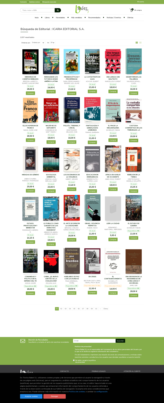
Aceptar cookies (31, 396)
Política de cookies (77, 391)
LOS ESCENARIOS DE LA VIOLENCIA (72, 176)
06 (79, 309)
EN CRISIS (92, 277)
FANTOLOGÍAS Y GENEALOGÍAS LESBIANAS (92, 128)
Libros (47, 17)
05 (74, 309)
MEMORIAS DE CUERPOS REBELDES (30, 78)
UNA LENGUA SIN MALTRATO (113, 78)
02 (61, 309)
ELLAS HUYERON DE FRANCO (30, 127)
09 (92, 309)
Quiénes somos (34, 2)
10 (96, 309)
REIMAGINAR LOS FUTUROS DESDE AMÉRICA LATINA (51, 79)
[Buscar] (58, 10)
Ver (48, 42)
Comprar (30, 93)
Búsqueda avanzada (49, 2)
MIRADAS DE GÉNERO (30, 175)
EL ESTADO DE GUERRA (133, 224)
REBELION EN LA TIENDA (133, 176)
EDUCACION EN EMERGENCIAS (92, 176)
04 (70, 309)
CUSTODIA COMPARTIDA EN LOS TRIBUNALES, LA (133, 128)
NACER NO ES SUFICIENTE (51, 127)
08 (87, 309)
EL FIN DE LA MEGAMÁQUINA (113, 127)
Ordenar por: (25, 43)
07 (83, 309)
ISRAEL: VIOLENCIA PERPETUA (92, 224)
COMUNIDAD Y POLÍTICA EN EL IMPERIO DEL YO (30, 279)
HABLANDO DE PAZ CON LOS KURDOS (71, 278)
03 (65, 309)
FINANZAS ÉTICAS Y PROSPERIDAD (71, 78)
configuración (101, 391)
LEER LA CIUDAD (113, 223)
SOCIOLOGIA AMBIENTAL (51, 176)
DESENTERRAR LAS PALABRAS (133, 78)
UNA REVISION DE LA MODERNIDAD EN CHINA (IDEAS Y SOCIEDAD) (134, 280)
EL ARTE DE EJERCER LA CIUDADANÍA (72, 224)
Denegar (54, 396)
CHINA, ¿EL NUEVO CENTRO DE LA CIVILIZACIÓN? (51, 279)
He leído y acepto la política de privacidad (85, 361)
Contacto (23, 2)
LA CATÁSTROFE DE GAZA (92, 78)
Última (105, 309)
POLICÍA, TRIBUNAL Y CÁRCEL (71, 127)
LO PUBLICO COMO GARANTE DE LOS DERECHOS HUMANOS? (51, 226)
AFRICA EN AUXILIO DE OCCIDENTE (112, 176)
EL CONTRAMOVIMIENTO (113, 278)
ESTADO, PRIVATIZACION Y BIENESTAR (30, 225)
